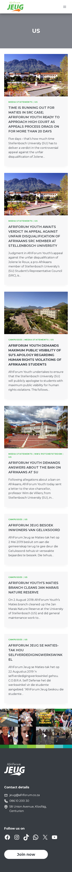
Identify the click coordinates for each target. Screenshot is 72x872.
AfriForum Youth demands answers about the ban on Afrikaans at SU (34, 467)
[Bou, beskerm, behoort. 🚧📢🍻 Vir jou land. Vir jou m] (27, 736)
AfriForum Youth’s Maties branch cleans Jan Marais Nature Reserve (33, 587)
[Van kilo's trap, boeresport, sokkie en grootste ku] (63, 718)
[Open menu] (64, 6)
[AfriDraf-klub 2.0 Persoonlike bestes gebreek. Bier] (63, 736)
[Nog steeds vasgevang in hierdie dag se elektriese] (27, 718)
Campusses (15, 339)
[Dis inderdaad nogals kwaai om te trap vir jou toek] (45, 718)
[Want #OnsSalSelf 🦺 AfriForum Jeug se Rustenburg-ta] (9, 718)
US (36, 102)
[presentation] (36, 75)
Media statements (20, 102)
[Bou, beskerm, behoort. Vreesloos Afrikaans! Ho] (45, 736)
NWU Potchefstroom (48, 454)
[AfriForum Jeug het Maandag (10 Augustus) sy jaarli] (9, 736)
